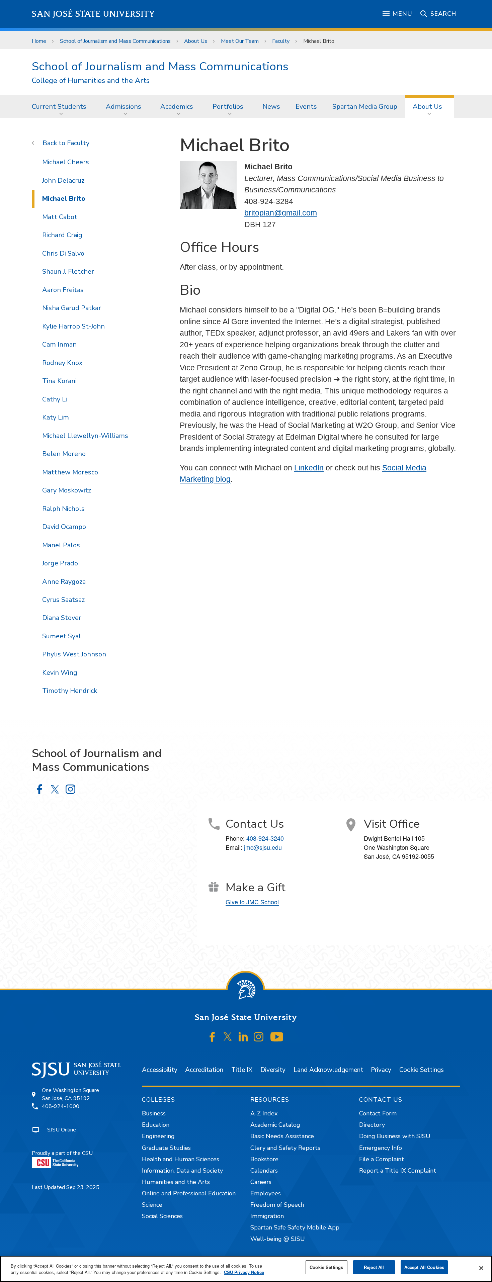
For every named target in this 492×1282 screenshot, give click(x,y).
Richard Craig (62, 235)
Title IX (241, 1070)
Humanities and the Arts (176, 1182)
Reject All (374, 1267)
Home (39, 41)
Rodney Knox (62, 362)
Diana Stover (61, 617)
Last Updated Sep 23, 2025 (65, 1187)
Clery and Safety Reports (285, 1148)
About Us (195, 41)
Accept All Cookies (424, 1267)
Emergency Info (380, 1148)
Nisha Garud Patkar (71, 307)
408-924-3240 (265, 838)
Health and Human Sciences (180, 1159)
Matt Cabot (59, 216)
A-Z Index (263, 1113)
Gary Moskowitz (66, 490)
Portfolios (228, 106)
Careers (260, 1182)
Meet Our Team (240, 41)
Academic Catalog (275, 1125)
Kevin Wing (59, 672)
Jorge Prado (60, 563)
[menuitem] (61, 106)
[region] (246, 1269)
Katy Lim (55, 417)
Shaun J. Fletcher (68, 271)
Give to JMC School (252, 901)
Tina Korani (59, 380)
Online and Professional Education (189, 1193)
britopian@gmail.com (280, 212)
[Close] (481, 1268)
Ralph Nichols (63, 508)
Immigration (267, 1216)
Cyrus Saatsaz (63, 599)
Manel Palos (61, 545)
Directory (372, 1125)
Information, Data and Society (182, 1171)
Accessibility (159, 1070)
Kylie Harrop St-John (73, 326)
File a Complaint (381, 1159)
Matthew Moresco (70, 472)
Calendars (264, 1171)
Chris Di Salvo (63, 253)
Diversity (272, 1070)
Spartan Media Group (364, 106)
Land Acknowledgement (328, 1070)
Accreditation (204, 1070)
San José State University (93, 14)
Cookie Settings (421, 1070)
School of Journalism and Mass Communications (115, 41)
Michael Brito (63, 198)
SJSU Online (61, 1129)
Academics (176, 106)
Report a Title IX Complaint (397, 1171)
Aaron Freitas (63, 289)
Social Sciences (162, 1216)
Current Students (59, 106)
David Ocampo (64, 526)
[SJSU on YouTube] (276, 1036)
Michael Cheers (65, 162)
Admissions (123, 106)
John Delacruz (63, 180)
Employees (265, 1193)
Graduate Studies (166, 1148)
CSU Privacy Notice (244, 1272)
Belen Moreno (64, 453)
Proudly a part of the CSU (62, 1153)
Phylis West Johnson (74, 654)
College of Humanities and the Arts (91, 81)
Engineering (158, 1136)
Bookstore (264, 1159)
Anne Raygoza (64, 581)
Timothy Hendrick (69, 690)
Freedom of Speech (277, 1205)
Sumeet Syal (61, 636)
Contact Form (378, 1113)
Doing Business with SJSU (394, 1136)
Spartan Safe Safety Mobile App (294, 1227)
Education (155, 1125)
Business (154, 1113)
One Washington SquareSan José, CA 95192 (70, 1094)
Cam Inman (59, 344)
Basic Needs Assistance (282, 1136)
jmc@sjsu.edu (263, 847)
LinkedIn (309, 467)
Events (306, 106)
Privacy (381, 1070)
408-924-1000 (60, 1106)
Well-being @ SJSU (277, 1239)
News (271, 106)
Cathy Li (54, 399)
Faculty (281, 41)
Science (152, 1205)
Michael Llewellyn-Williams (85, 435)
